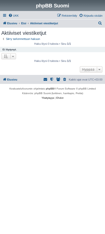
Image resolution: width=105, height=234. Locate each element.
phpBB (50, 88)
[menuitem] (13, 16)
